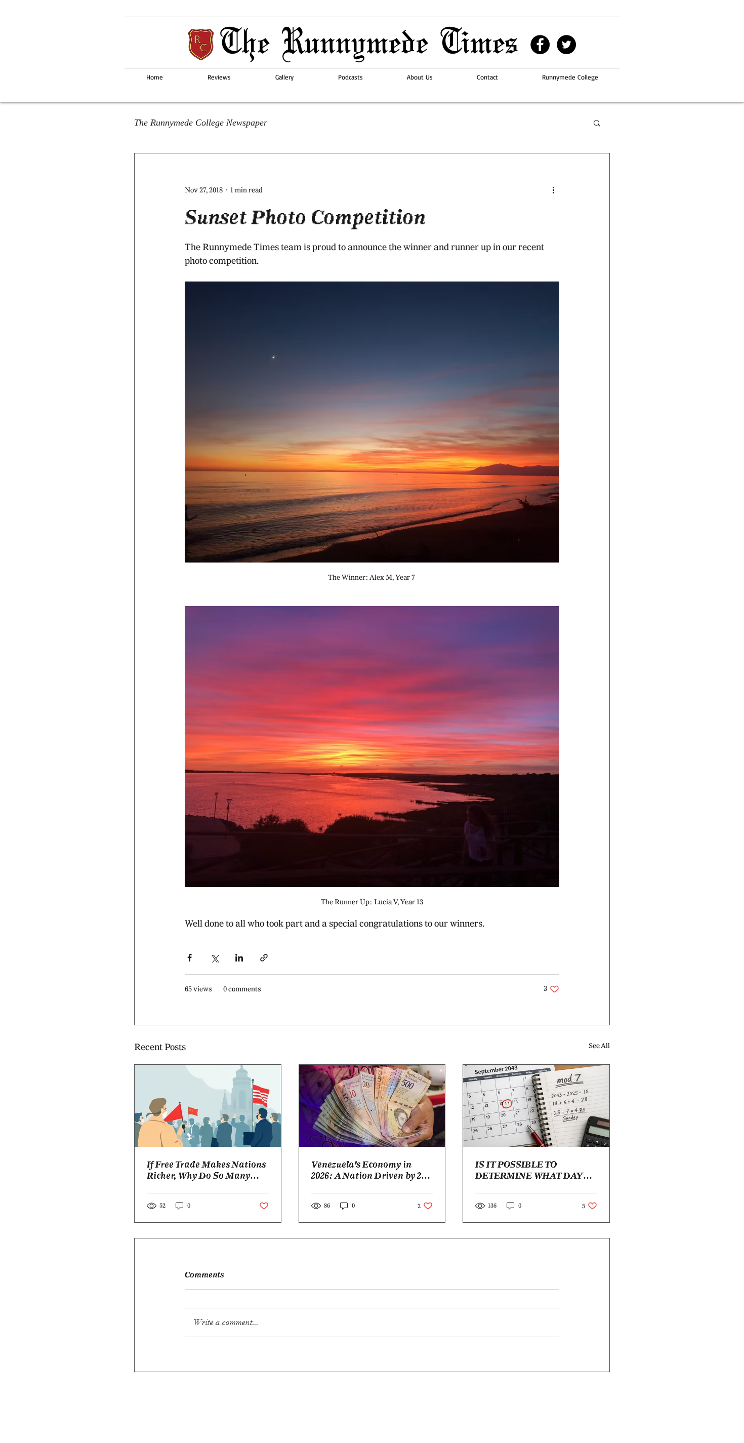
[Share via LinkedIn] (239, 958)
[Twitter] (566, 44)
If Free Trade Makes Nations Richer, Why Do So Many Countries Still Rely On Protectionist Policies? (206, 1170)
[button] (597, 122)
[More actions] (553, 190)
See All (599, 1045)
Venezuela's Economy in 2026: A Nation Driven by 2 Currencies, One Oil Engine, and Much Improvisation (368, 1170)
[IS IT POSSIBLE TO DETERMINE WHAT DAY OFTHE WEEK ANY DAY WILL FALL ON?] (536, 1106)
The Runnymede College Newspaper (200, 122)
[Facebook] (540, 44)
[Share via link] (264, 958)
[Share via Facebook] (189, 958)
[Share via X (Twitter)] (214, 958)
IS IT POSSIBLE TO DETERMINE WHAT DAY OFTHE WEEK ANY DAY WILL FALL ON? (529, 1170)
